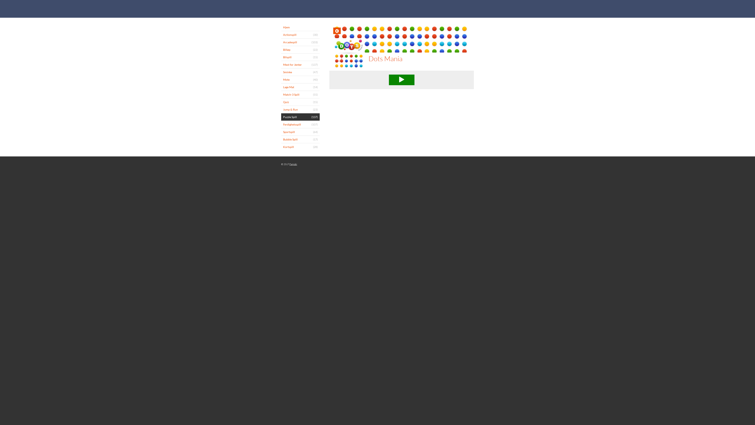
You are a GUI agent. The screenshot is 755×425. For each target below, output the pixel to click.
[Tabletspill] (377, 9)
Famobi (293, 164)
